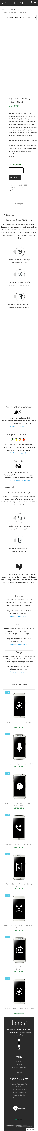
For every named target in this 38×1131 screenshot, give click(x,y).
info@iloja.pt (28, 605)
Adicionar (15, 177)
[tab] (19, 203)
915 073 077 (28, 659)
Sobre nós (19, 1062)
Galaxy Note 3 (20, 187)
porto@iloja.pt (16, 634)
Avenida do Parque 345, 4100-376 (22, 628)
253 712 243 (17, 659)
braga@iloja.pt (16, 662)
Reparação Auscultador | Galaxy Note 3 (19, 844)
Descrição (19, 204)
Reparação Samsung (19, 190)
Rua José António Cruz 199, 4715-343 (22, 656)
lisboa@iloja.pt (16, 605)
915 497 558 (28, 631)
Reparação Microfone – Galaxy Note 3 (19, 764)
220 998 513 (17, 631)
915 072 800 (28, 602)
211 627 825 (17, 602)
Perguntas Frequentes (18, 582)
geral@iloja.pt (28, 634)
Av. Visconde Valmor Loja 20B (22, 600)
